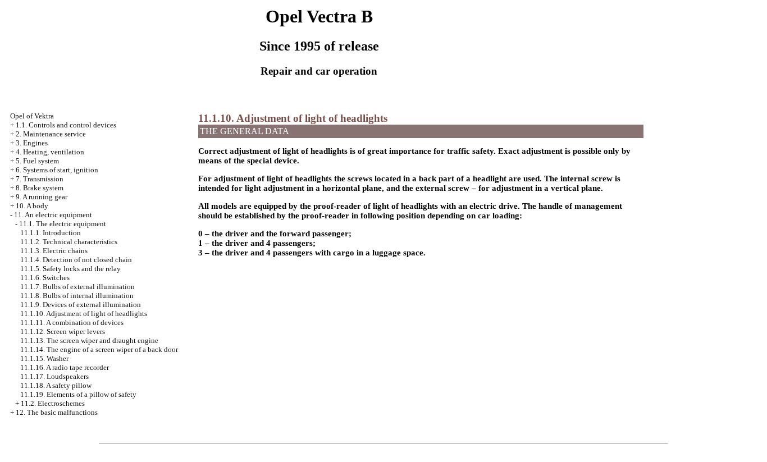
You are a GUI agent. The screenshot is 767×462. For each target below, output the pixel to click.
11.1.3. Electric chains (54, 250)
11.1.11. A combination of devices (72, 322)
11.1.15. (44, 358)
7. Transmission (39, 179)
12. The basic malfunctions (57, 412)
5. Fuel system (37, 161)
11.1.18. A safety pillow (56, 385)
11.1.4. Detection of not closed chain (76, 259)
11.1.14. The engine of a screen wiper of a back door (99, 349)
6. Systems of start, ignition (57, 170)
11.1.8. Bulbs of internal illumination (77, 295)
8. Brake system (39, 188)
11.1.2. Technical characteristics (68, 241)
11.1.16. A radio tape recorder (64, 367)
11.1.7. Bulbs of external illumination (77, 286)
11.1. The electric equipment (62, 223)
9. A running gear (41, 197)
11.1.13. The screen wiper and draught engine (89, 340)
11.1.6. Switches (45, 277)
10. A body (32, 206)
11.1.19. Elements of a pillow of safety (78, 394)
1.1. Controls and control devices (66, 125)
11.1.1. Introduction (50, 232)
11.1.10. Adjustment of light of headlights (83, 313)
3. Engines (32, 143)
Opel (32, 116)
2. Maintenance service (51, 134)
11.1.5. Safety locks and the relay (70, 268)
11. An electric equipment (53, 215)
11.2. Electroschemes (53, 403)
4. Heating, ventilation (50, 152)
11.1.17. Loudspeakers (54, 376)
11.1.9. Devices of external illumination (80, 304)
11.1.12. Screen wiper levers (62, 331)
